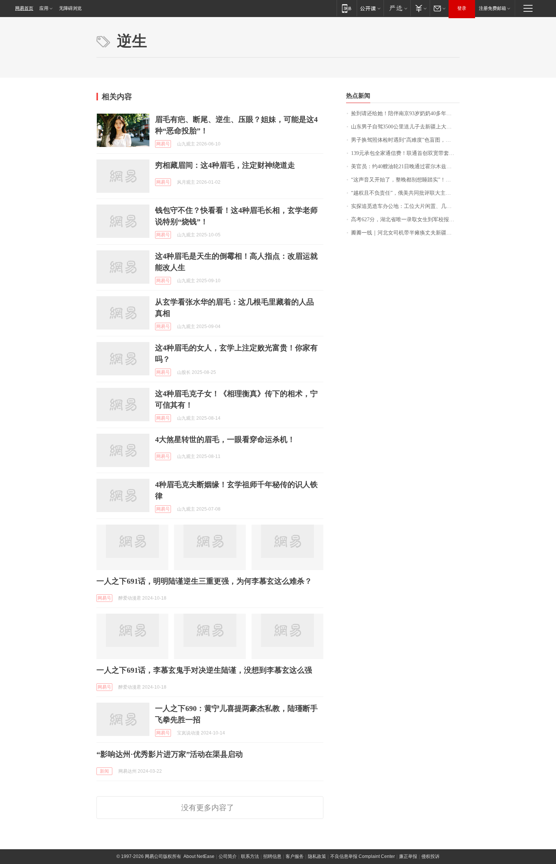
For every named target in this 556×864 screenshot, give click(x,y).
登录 (461, 8)
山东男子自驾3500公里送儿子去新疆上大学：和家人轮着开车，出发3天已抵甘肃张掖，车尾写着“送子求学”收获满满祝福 (405, 127)
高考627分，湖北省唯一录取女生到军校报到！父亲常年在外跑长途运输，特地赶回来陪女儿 (405, 219)
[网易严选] (397, 8)
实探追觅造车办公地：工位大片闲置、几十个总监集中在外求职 (405, 206)
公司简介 (228, 856)
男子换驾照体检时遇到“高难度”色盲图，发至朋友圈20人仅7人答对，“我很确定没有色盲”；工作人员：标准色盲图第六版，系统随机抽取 (405, 140)
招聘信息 (272, 856)
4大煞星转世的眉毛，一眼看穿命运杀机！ (225, 439)
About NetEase (198, 856)
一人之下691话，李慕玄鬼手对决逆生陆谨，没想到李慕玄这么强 (204, 670)
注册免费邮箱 (492, 8)
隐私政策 (317, 856)
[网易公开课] (370, 8)
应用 (43, 8)
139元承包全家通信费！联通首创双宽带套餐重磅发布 (405, 153)
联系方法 (250, 856)
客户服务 (295, 856)
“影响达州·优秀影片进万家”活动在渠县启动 (169, 754)
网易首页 (24, 8)
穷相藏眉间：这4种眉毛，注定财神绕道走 (225, 165)
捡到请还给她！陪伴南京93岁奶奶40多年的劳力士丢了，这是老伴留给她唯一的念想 (405, 113)
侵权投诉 (430, 856)
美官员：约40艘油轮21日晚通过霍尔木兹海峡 (404, 166)
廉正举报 (408, 856)
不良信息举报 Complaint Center (362, 856)
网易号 (163, 144)
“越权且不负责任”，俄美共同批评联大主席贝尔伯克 (405, 193)
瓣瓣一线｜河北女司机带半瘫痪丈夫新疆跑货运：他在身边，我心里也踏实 (405, 233)
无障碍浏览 (70, 8)
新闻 (104, 771)
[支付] (420, 8)
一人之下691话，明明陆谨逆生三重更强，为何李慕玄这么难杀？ (204, 581)
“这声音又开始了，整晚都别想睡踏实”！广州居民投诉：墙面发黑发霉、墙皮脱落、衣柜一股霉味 (405, 180)
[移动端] (347, 8)
